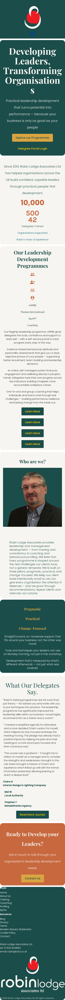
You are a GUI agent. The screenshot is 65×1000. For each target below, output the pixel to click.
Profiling (4, 906)
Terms (3, 926)
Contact (5, 936)
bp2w (3, 910)
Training (4, 899)
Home (3, 892)
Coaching (6, 903)
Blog (2, 919)
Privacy (4, 922)
